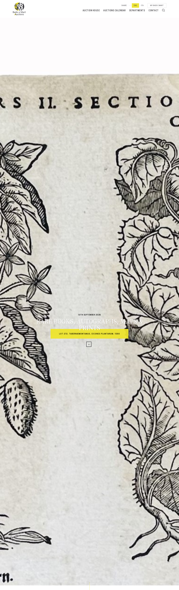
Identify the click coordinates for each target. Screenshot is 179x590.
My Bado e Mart (157, 5)
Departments (137, 10)
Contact (154, 10)
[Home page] (19, 8)
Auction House (91, 10)
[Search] (163, 10)
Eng (135, 5)
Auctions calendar (114, 10)
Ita (142, 5)
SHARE (124, 5)
